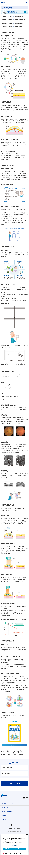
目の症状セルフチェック (7, 803)
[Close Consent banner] (27, 835)
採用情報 (4, 816)
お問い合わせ (5, 820)
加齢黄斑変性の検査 (7, 23)
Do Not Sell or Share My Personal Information (14, 848)
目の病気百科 (5, 807)
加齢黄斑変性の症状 (20, 19)
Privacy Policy (14, 845)
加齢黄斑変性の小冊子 (20, 26)
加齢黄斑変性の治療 (20, 23)
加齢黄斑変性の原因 (7, 19)
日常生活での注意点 (7, 26)
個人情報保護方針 (17, 828)
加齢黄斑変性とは (19, 16)
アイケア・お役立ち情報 (7, 811)
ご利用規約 (10, 828)
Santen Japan (15, 824)
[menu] (26, 2)
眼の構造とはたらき (7, 16)
